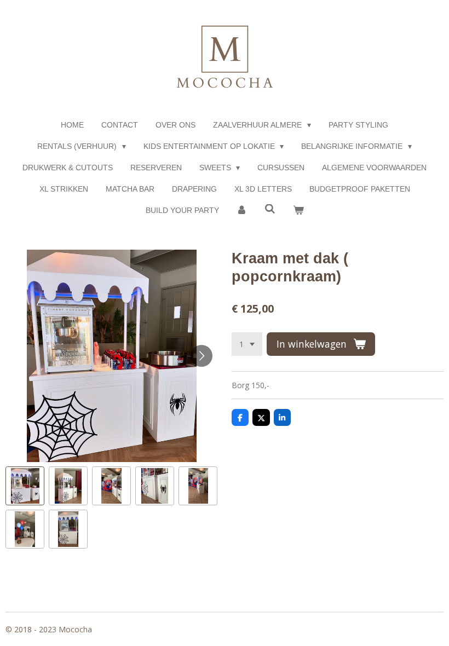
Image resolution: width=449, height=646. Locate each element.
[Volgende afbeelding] (201, 356)
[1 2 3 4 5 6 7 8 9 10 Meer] (247, 344)
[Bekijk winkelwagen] (298, 210)
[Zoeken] (269, 209)
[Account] (242, 210)
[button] (24, 485)
